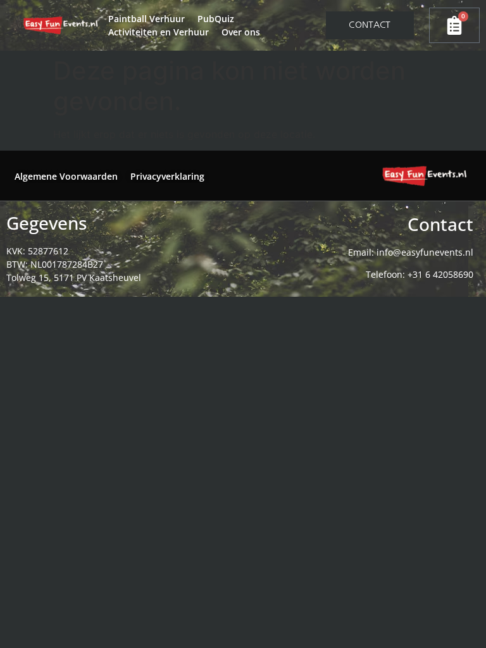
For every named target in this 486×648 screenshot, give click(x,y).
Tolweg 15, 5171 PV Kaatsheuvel (73, 277)
